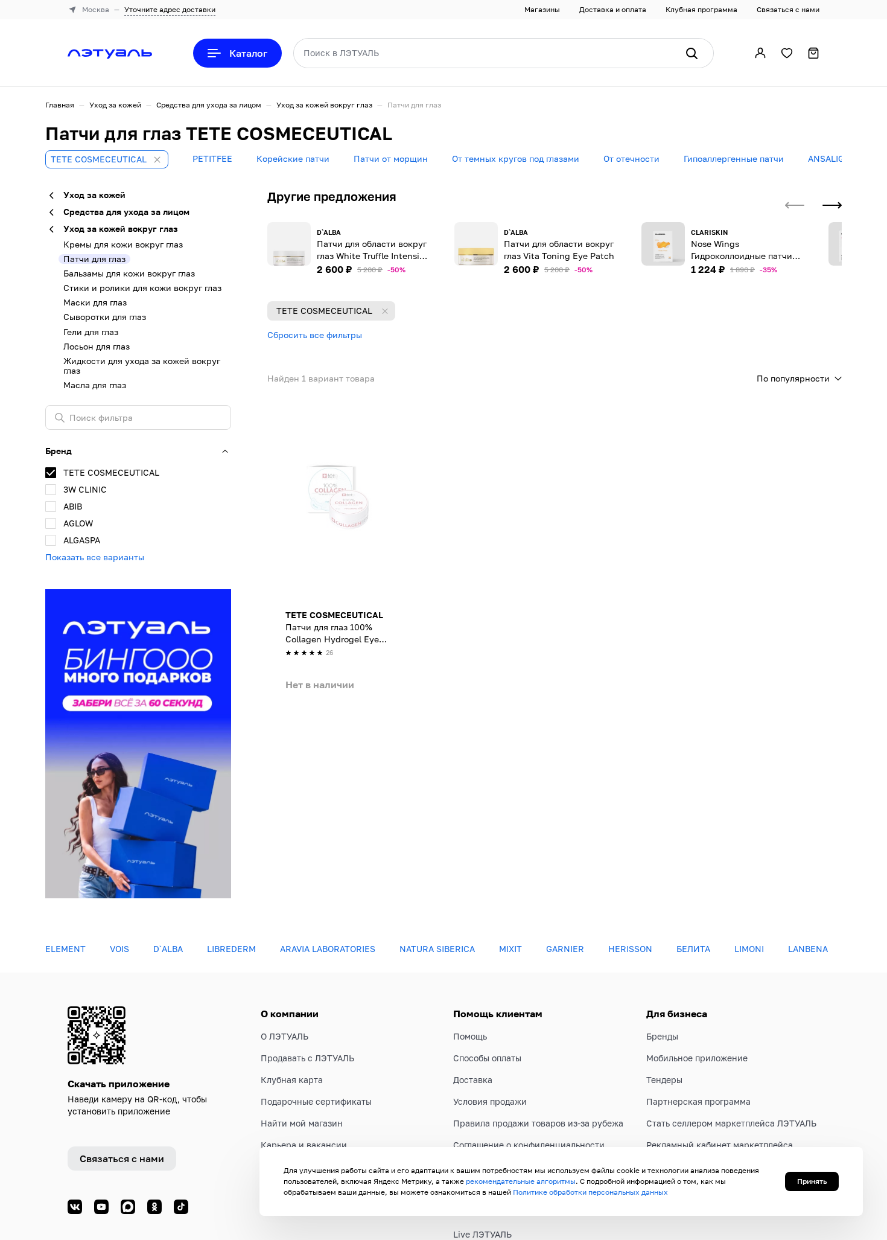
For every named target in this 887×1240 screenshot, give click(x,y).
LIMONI (749, 949)
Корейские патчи (292, 158)
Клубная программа (701, 9)
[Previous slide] (794, 205)
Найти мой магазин (302, 1123)
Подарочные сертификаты (316, 1101)
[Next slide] (832, 205)
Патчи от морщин (391, 158)
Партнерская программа (698, 1101)
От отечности (631, 158)
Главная (59, 104)
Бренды (662, 1036)
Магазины (542, 9)
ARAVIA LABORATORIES (327, 949)
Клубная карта (292, 1080)
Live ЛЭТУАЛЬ (482, 1234)
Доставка (472, 1080)
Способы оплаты (487, 1058)
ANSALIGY (829, 158)
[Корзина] (813, 53)
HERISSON (630, 949)
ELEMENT (65, 949)
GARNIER (565, 949)
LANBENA (808, 949)
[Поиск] (691, 53)
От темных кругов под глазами (515, 158)
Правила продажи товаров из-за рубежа (538, 1123)
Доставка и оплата (612, 9)
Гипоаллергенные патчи (734, 158)
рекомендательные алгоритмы (521, 1181)
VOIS (119, 949)
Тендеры (664, 1080)
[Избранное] (787, 53)
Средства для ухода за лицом (208, 104)
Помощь (470, 1036)
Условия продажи (490, 1101)
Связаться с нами (788, 9)
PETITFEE (212, 158)
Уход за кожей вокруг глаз (324, 104)
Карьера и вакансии (304, 1145)
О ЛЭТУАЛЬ (284, 1036)
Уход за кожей (115, 104)
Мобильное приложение (697, 1058)
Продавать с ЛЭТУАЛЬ (307, 1058)
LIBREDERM (231, 949)
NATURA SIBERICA (437, 949)
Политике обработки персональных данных (590, 1192)
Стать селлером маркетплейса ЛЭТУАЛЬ (731, 1123)
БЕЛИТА (693, 949)
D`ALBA (168, 949)
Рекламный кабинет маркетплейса (719, 1145)
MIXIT (510, 949)
